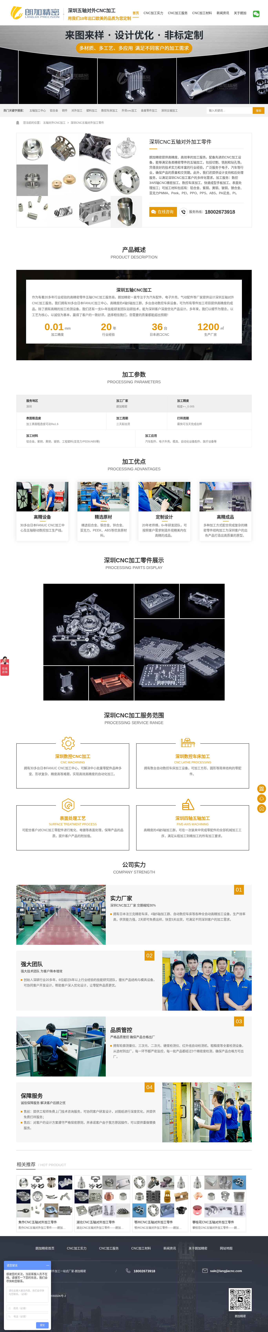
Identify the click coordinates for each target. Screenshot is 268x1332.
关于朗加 (240, 13)
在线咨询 (165, 212)
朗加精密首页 (45, 1248)
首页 (136, 13)
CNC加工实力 (153, 13)
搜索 (258, 110)
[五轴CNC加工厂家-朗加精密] (34, 13)
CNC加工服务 (178, 13)
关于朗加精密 (198, 1248)
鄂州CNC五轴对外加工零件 (153, 1222)
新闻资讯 (223, 13)
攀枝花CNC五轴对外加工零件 (213, 1222)
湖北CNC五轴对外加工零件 (96, 1222)
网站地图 (226, 1248)
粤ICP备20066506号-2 (52, 1295)
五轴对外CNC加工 (54, 122)
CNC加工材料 (202, 13)
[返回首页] (261, 808)
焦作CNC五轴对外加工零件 (37, 1222)
